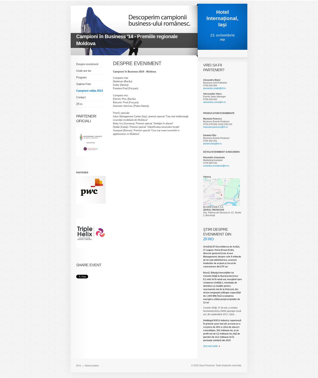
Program (81, 77)
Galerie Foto (83, 84)
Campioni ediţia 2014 (89, 90)
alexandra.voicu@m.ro (214, 102)
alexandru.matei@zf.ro (214, 88)
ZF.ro (79, 103)
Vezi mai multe (210, 346)
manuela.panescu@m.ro (215, 127)
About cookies (92, 365)
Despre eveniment (87, 64)
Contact (81, 97)
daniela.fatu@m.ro (212, 143)
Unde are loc (83, 70)
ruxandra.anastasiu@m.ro (216, 165)
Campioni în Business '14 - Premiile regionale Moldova (127, 40)
